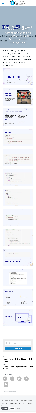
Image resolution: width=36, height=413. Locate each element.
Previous (6, 357)
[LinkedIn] (19, 378)
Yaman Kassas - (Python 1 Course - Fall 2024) (18, 368)
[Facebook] (5, 378)
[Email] (26, 378)
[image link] (18, 3)
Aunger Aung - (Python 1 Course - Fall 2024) (17, 360)
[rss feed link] (6, 384)
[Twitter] (12, 378)
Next (4, 364)
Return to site (8, 374)
